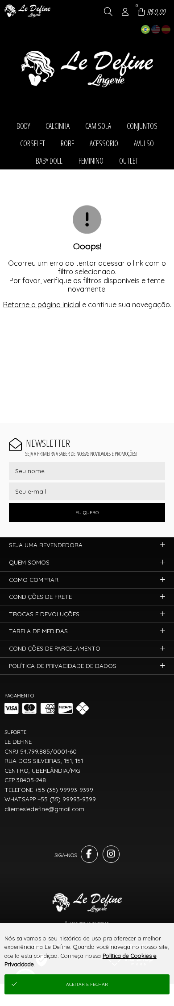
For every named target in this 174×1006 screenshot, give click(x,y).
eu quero (87, 512)
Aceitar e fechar (87, 984)
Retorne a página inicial (41, 304)
